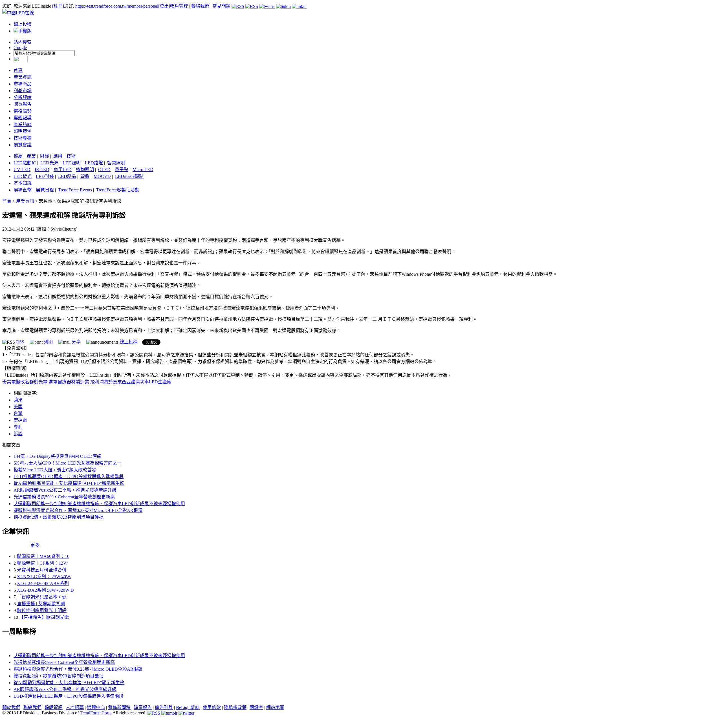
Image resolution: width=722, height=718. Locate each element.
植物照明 (85, 169)
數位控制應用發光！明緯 (42, 610)
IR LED (42, 169)
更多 (34, 545)
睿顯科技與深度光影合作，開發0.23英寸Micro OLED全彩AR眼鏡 (78, 510)
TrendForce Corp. (96, 712)
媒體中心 (96, 707)
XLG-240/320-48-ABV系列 (43, 583)
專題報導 (23, 117)
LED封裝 (45, 176)
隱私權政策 (235, 707)
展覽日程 (45, 189)
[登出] (164, 6)
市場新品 (23, 83)
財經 (44, 156)
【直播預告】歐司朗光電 (44, 617)
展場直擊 (23, 189)
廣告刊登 (164, 707)
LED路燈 (94, 162)
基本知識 (23, 183)
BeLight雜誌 (188, 707)
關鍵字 (256, 707)
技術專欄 (23, 138)
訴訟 (18, 433)
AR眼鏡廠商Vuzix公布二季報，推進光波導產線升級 (65, 490)
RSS (20, 341)
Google (20, 47)
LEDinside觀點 (129, 176)
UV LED (22, 169)
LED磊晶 (67, 176)
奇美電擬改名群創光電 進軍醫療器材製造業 (45, 381)
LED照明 (72, 162)
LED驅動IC (25, 162)
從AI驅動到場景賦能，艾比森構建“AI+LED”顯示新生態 (69, 483)
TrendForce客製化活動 (117, 189)
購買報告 (23, 104)
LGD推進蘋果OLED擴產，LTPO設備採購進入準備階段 (69, 476)
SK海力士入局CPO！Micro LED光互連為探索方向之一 (68, 463)
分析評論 (23, 97)
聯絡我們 (200, 6)
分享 (76, 341)
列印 (48, 341)
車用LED (63, 169)
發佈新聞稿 (119, 707)
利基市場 (23, 90)
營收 (84, 176)
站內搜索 (23, 42)
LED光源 (49, 162)
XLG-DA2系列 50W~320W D (45, 590)
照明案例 (23, 131)
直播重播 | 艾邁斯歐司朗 (41, 603)
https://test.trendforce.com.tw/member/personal (116, 6)
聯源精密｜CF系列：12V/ (42, 563)
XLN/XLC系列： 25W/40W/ (44, 576)
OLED (104, 169)
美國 (18, 406)
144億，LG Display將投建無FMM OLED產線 (58, 456)
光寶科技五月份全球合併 (42, 569)
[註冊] (58, 6)
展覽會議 (23, 144)
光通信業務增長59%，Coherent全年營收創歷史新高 (64, 496)
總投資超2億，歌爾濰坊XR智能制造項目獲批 (59, 517)
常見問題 (221, 6)
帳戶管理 (179, 6)
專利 (18, 427)
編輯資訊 (54, 707)
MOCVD (102, 176)
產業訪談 (23, 124)
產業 (31, 156)
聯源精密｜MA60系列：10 (43, 556)
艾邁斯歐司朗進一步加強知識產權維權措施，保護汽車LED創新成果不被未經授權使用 (99, 503)
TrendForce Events (75, 189)
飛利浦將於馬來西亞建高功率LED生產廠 (130, 381)
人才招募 (75, 707)
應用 (57, 156)
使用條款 (212, 707)
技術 (71, 156)
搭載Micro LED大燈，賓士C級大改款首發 (55, 469)
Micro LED (143, 169)
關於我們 (11, 707)
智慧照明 (116, 162)
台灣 (18, 413)
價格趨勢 (23, 111)
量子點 (121, 169)
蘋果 (18, 399)
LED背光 (23, 176)
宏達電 (20, 420)
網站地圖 (275, 707)
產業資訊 (23, 77)
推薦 (18, 156)
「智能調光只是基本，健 (42, 597)
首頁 (18, 70)
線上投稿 (23, 24)
